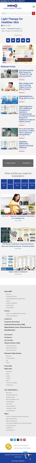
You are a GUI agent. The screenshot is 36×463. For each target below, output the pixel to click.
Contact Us (8, 319)
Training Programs (11, 425)
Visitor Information (11, 350)
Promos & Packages (11, 382)
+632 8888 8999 (20, 1)
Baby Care (9, 392)
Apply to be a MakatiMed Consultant (16, 313)
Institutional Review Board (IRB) (14, 324)
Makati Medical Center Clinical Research (17, 327)
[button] (33, 6)
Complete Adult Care (12, 395)
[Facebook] (11, 440)
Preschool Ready (10, 406)
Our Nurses (8, 337)
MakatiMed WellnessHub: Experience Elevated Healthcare (26, 144)
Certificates (9, 427)
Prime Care (9, 404)
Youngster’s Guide (11, 408)
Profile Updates (10, 358)
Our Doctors (8, 335)
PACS (7, 362)
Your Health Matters (11, 390)
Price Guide (8, 366)
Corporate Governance (12, 322)
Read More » (22, 79)
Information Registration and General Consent (18, 423)
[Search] (33, 13)
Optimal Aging (10, 401)
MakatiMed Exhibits (14, 28)
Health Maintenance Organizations (15, 298)
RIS (7, 360)
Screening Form (10, 430)
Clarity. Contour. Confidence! (18, 272)
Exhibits (8, 378)
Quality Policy (9, 305)
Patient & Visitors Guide (12, 343)
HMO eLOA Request (11, 421)
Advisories (9, 371)
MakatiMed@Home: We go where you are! (26, 97)
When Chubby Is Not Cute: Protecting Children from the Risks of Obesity (26, 86)
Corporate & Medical (11, 316)
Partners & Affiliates (11, 303)
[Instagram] (18, 440)
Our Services (8, 340)
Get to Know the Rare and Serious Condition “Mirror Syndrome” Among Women (27, 131)
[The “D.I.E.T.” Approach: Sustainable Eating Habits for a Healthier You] (18, 204)
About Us (8, 294)
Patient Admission (11, 345)
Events (8, 376)
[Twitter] (15, 440)
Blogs (7, 373)
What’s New (8, 369)
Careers (7, 311)
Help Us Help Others (11, 418)
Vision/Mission (10, 307)
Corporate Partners (11, 296)
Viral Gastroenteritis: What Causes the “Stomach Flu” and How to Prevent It (26, 73)
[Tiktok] (21, 440)
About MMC (8, 291)
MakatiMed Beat (9, 330)
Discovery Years (10, 397)
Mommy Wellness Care (12, 399)
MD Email (8, 356)
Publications (9, 385)
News (7, 380)
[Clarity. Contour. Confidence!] (18, 263)
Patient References (11, 348)
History (8, 301)
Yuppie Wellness (10, 410)
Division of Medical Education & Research (17, 416)
